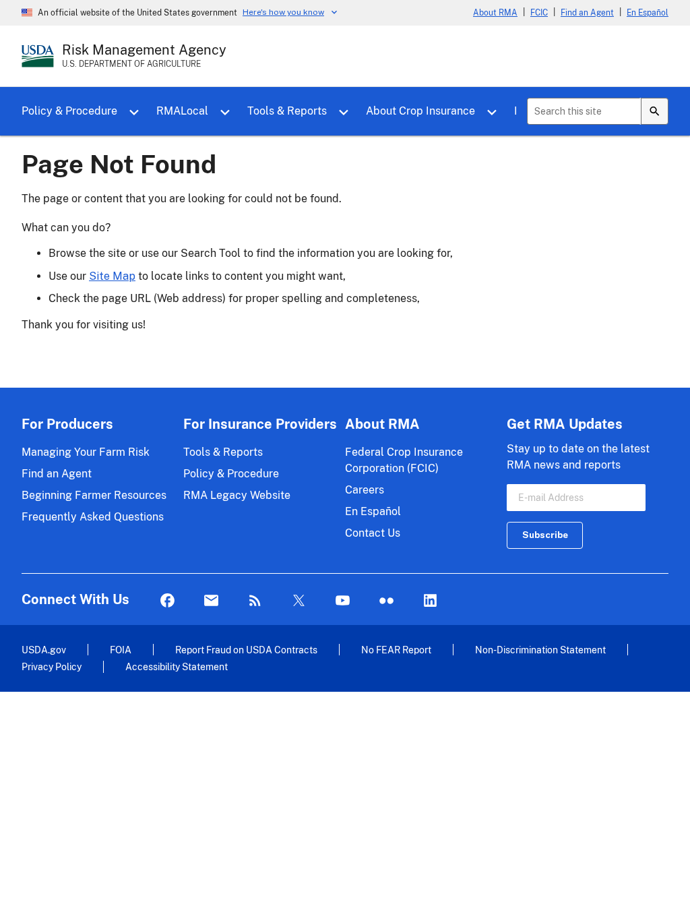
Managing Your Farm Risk (86, 452)
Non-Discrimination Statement (540, 649)
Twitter (298, 601)
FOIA (120, 649)
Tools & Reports (287, 111)
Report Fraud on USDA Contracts (246, 649)
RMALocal (182, 111)
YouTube (342, 601)
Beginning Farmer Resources (94, 495)
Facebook (167, 601)
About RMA (495, 13)
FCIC (539, 13)
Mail (211, 601)
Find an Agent (587, 13)
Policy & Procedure (69, 111)
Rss (255, 601)
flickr (386, 601)
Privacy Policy (52, 666)
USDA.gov (44, 649)
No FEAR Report (396, 649)
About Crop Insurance (420, 111)
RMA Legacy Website (236, 495)
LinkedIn (430, 601)
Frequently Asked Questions (93, 516)
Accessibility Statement (176, 666)
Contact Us (372, 533)
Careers (364, 489)
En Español (647, 13)
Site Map (112, 276)
